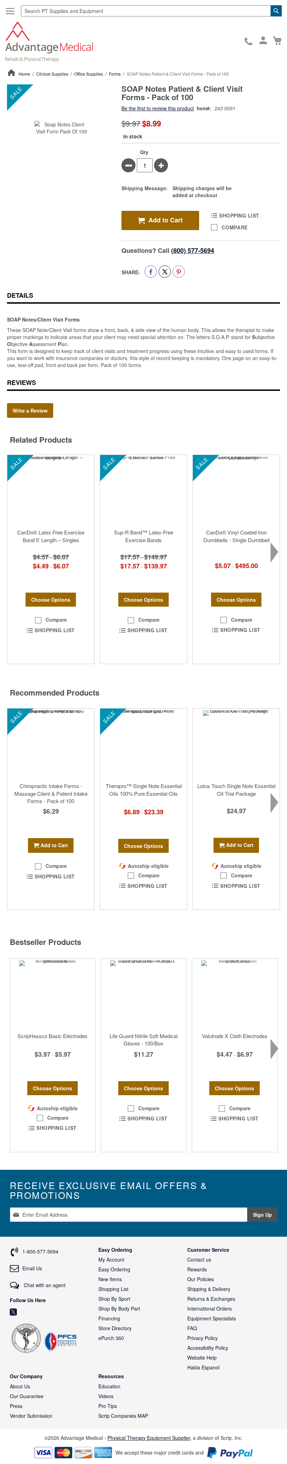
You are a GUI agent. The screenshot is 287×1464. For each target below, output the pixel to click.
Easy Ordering (114, 1269)
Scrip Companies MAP (123, 1415)
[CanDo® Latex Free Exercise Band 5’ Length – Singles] (50, 490)
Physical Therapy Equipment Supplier (148, 1437)
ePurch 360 (111, 1337)
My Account (111, 1259)
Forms (115, 74)
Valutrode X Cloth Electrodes (234, 1036)
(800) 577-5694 (192, 250)
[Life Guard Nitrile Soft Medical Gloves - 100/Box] (143, 994)
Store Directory (115, 1328)
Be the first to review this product (157, 108)
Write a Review (30, 410)
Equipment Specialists (211, 1318)
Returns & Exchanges (211, 1298)
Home (24, 74)
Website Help (202, 1357)
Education (109, 1386)
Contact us (199, 1259)
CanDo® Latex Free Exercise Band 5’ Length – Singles (50, 536)
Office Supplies (88, 74)
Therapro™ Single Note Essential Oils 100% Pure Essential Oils (144, 789)
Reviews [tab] (21, 382)
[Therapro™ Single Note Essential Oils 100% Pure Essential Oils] (143, 744)
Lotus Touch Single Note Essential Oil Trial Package (236, 789)
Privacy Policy (202, 1337)
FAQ (192, 1328)
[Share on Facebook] (151, 271)
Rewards (197, 1269)
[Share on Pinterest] (179, 271)
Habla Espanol (203, 1367)
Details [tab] (20, 295)
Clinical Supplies (52, 74)
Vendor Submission (31, 1415)
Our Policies (200, 1279)
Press (16, 1405)
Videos (105, 1396)
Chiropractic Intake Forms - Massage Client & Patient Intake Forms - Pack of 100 (51, 793)
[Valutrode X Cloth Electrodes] (234, 994)
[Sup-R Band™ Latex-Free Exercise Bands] (143, 490)
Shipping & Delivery (208, 1288)
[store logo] (49, 41)
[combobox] (151, 10)
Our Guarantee (26, 1396)
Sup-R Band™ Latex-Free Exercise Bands (143, 536)
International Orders (209, 1308)
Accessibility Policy (207, 1347)
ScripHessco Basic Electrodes (53, 1036)
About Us (20, 1386)
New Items (110, 1279)
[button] (51, 620)
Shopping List (113, 1288)
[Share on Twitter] (165, 271)
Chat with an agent (43, 1285)
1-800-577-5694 (249, 42)
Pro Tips (107, 1405)
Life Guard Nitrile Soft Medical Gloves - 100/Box (143, 1039)
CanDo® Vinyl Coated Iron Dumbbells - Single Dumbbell (236, 536)
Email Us (32, 1268)
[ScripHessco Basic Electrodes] (52, 994)
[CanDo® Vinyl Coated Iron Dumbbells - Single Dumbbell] (236, 490)
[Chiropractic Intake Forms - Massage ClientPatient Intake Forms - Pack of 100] (50, 744)
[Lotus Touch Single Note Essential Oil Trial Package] (236, 744)
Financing (109, 1318)
